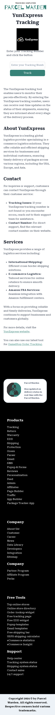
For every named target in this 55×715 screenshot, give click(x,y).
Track (28, 72)
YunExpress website (16, 331)
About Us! (13, 528)
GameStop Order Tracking (25, 344)
